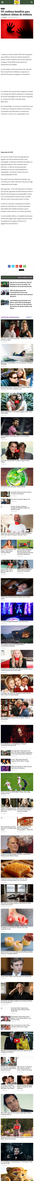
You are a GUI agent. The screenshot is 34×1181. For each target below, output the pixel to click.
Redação (5, 17)
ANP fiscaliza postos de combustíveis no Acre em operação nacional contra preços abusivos (21, 293)
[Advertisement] (17, 47)
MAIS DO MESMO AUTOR (25, 277)
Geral (2, 8)
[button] (31, 2)
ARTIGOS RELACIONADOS (9, 277)
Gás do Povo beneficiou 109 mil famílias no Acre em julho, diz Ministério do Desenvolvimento (21, 284)
